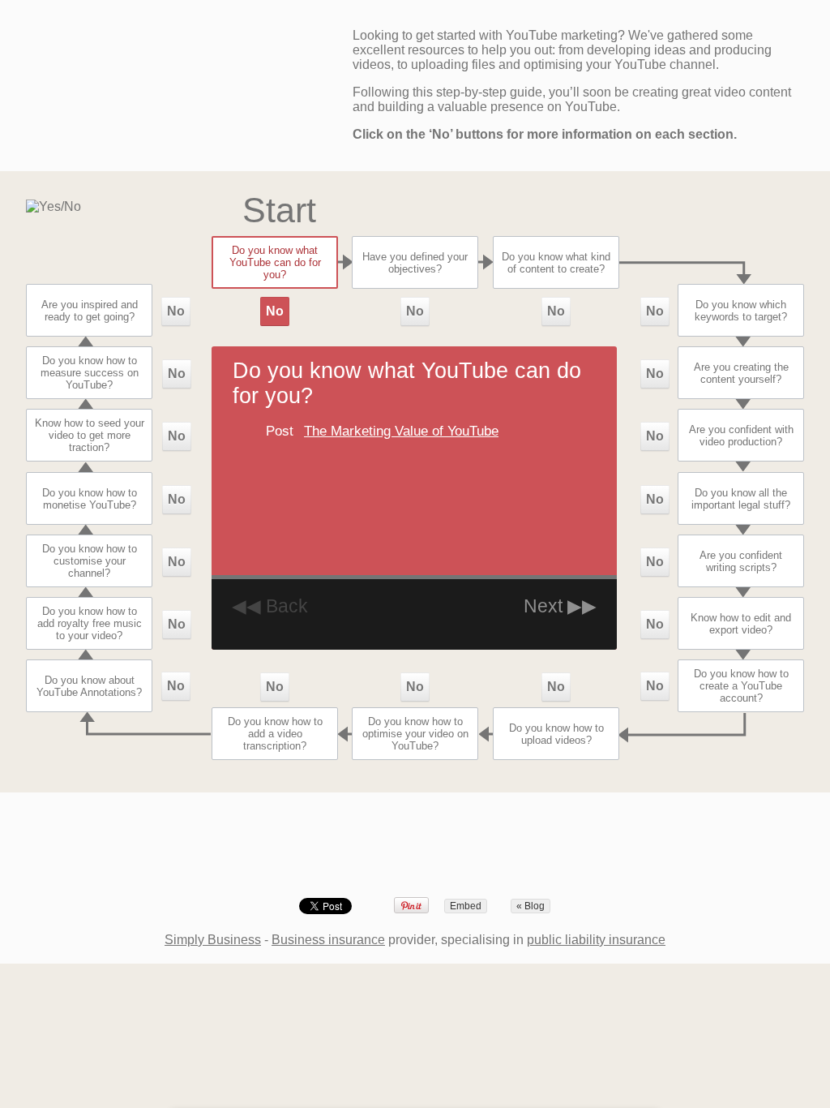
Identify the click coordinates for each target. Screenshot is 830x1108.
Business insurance (328, 940)
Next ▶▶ (560, 605)
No (275, 311)
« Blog (530, 906)
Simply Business (213, 940)
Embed (465, 906)
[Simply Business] (415, 846)
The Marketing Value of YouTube (401, 431)
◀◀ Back (270, 605)
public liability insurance (596, 940)
